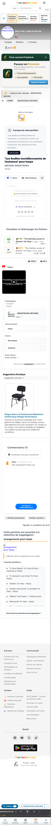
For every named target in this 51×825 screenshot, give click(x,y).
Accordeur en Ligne (35, 703)
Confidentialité (10, 677)
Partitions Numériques (9, 705)
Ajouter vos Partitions (35, 661)
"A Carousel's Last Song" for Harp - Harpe (23, 577)
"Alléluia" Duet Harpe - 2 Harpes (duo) (24, 596)
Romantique (12, 341)
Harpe (10, 329)
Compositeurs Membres (36, 657)
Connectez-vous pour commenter (24, 455)
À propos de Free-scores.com (11, 657)
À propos (8, 42)
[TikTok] (36, 737)
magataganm (29, 364)
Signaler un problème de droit (36, 525)
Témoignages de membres (10, 668)
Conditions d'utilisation (13, 673)
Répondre (17, 468)
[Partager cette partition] (42, 178)
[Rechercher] (40, 8)
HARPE (10, 101)
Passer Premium (38, 82)
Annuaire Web (32, 707)
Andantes (11, 348)
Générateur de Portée (36, 711)
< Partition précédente (15, 518)
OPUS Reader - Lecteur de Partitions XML (36, 697)
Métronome (31, 719)
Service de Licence (34, 664)
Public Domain (12, 358)
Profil (46, 823)
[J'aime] (16, 811)
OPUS (36, 823)
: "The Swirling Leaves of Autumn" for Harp (30, 250)
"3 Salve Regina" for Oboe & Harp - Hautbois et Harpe (23, 569)
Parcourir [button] (15, 823)
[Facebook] (15, 737)
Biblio (25, 823)
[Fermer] (46, 57)
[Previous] (21, 811)
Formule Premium (34, 668)
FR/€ (47, 10)
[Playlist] (39, 811)
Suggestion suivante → (14, 378)
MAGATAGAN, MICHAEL (28, 101)
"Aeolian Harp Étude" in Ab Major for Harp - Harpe (23, 590)
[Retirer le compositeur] (46, 806)
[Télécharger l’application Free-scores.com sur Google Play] (25, 747)
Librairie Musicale (14, 700)
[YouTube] (22, 737)
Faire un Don (32, 672)
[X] (29, 737)
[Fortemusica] (16, 764)
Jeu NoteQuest (33, 715)
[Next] (34, 811)
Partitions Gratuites (15, 696)
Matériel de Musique (15, 711)
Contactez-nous (10, 663)
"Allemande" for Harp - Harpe (20, 601)
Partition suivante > (37, 518)
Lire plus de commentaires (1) (26, 506)
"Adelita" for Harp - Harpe (19, 583)
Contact (33, 42)
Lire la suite (14, 153)
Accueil (5, 823)
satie (14, 462)
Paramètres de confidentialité (10, 682)
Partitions (20, 42)
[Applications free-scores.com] (3, 18)
